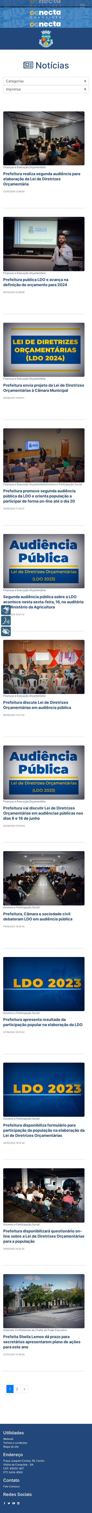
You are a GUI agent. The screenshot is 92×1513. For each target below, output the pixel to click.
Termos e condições (15, 1442)
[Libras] (6, 610)
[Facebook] (4, 1503)
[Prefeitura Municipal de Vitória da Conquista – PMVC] (46, 38)
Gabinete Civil (11, 1330)
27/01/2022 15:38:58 (13, 1354)
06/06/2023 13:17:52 (13, 715)
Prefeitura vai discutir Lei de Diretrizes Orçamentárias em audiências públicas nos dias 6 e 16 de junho (43, 813)
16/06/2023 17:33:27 (13, 508)
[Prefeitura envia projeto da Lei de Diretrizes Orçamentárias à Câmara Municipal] (44, 350)
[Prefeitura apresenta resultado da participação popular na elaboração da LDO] (44, 984)
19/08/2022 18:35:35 (13, 926)
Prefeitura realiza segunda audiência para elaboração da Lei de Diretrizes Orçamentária (41, 179)
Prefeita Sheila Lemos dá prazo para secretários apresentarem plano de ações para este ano (41, 1341)
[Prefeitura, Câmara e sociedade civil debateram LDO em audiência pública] (44, 878)
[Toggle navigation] (83, 6)
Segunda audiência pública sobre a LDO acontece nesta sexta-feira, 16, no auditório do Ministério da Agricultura (43, 602)
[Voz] (6, 621)
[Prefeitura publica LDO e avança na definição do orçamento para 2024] (44, 244)
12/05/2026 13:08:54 (13, 191)
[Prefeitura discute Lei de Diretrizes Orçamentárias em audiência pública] (44, 667)
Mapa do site (11, 1446)
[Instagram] (18, 1503)
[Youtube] (13, 1503)
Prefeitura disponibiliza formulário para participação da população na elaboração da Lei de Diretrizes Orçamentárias (44, 1130)
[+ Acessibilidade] (6, 631)
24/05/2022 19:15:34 (13, 1143)
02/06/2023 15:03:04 (14, 825)
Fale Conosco (11, 1486)
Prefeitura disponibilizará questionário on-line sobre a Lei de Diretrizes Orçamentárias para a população (43, 1236)
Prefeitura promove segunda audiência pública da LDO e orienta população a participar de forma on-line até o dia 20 (39, 496)
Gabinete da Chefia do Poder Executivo (43, 1330)
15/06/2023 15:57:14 (13, 614)
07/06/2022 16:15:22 (13, 1032)
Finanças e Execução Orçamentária (24, 167)
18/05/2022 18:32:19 (13, 1248)
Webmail (8, 1439)
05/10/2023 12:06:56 (13, 292)
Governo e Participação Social (64, 484)
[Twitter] (9, 1503)
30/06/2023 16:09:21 (13, 397)
